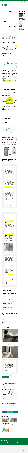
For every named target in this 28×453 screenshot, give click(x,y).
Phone (9, 442)
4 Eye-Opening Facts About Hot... (24, 25)
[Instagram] (11, 442)
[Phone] (7, 442)
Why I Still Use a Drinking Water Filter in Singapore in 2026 (13, 424)
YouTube (20, 442)
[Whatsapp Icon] (23, 451)
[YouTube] (17, 442)
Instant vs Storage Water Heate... (24, 22)
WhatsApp (4, 442)
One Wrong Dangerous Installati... (23, 19)
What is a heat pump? (5, 83)
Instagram (14, 442)
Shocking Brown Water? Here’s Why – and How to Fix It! (5, 424)
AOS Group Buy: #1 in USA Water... (24, 29)
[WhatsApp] (1, 442)
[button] (21, 1)
